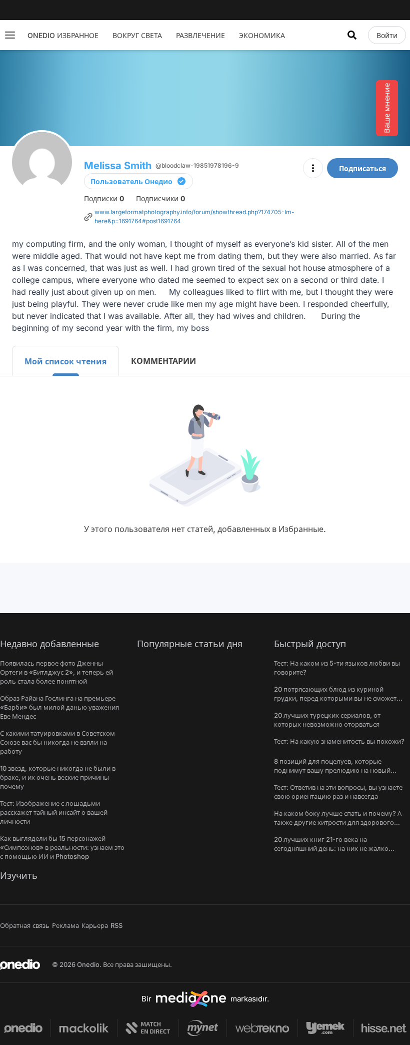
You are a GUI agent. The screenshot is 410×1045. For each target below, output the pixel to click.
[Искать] (352, 35)
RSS (116, 925)
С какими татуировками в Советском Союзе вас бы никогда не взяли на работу (57, 742)
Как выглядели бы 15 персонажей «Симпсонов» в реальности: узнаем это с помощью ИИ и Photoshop (62, 847)
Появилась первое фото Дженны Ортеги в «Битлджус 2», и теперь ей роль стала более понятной (56, 672)
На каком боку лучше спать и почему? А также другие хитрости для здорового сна (338, 822)
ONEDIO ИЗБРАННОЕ (63, 35)
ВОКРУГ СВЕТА (137, 35)
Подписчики (160, 198)
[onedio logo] (20, 964)
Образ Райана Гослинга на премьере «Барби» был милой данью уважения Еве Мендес (59, 707)
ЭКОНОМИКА (262, 35)
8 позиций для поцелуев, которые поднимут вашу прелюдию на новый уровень (332, 770)
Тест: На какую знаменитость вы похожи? (339, 741)
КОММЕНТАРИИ (163, 361)
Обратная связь (25, 925)
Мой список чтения (65, 361)
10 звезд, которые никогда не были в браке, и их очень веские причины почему (58, 777)
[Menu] (10, 35)
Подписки (104, 198)
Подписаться (362, 168)
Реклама (65, 925)
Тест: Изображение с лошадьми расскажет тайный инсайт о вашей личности (54, 812)
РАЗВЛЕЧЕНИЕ (200, 35)
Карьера (95, 925)
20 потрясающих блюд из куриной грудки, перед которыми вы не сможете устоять (337, 698)
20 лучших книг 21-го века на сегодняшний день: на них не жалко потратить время (331, 848)
